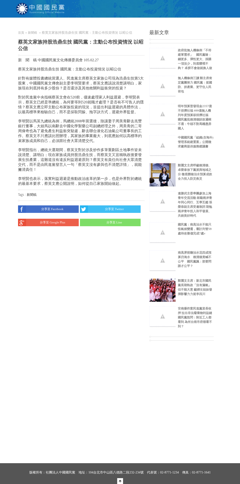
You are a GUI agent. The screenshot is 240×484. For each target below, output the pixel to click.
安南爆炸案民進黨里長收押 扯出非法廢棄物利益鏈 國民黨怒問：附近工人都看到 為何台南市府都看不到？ (196, 317)
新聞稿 (32, 32)
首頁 (21, 32)
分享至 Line (114, 222)
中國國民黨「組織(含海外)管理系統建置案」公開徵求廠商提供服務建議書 (195, 142)
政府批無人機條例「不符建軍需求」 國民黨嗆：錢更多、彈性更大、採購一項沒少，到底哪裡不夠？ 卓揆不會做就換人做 (195, 59)
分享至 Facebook (52, 209)
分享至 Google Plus (52, 222)
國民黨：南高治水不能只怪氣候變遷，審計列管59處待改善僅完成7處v (195, 229)
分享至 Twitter (114, 209)
